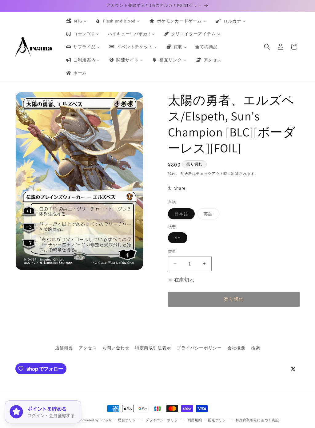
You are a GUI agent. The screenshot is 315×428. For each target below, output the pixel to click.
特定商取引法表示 (153, 348)
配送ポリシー (218, 420)
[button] (267, 46)
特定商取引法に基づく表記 (257, 420)
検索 (255, 348)
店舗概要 (64, 348)
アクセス (88, 348)
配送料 (186, 173)
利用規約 (195, 420)
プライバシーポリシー (199, 348)
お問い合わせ (116, 348)
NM (179, 239)
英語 (210, 215)
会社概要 (236, 348)
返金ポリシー (128, 420)
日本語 (183, 215)
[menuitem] (76, 20)
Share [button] (179, 188)
